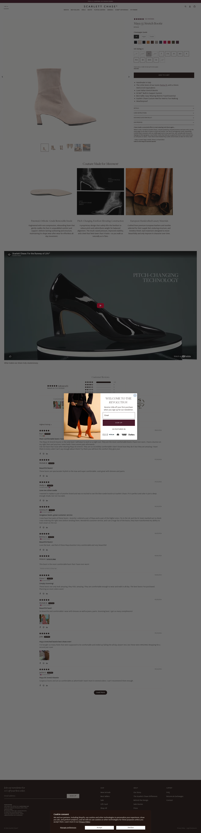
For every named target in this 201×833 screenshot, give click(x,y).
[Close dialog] (135, 395)
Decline (131, 827)
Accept (99, 827)
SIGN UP (118, 423)
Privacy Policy (84, 822)
